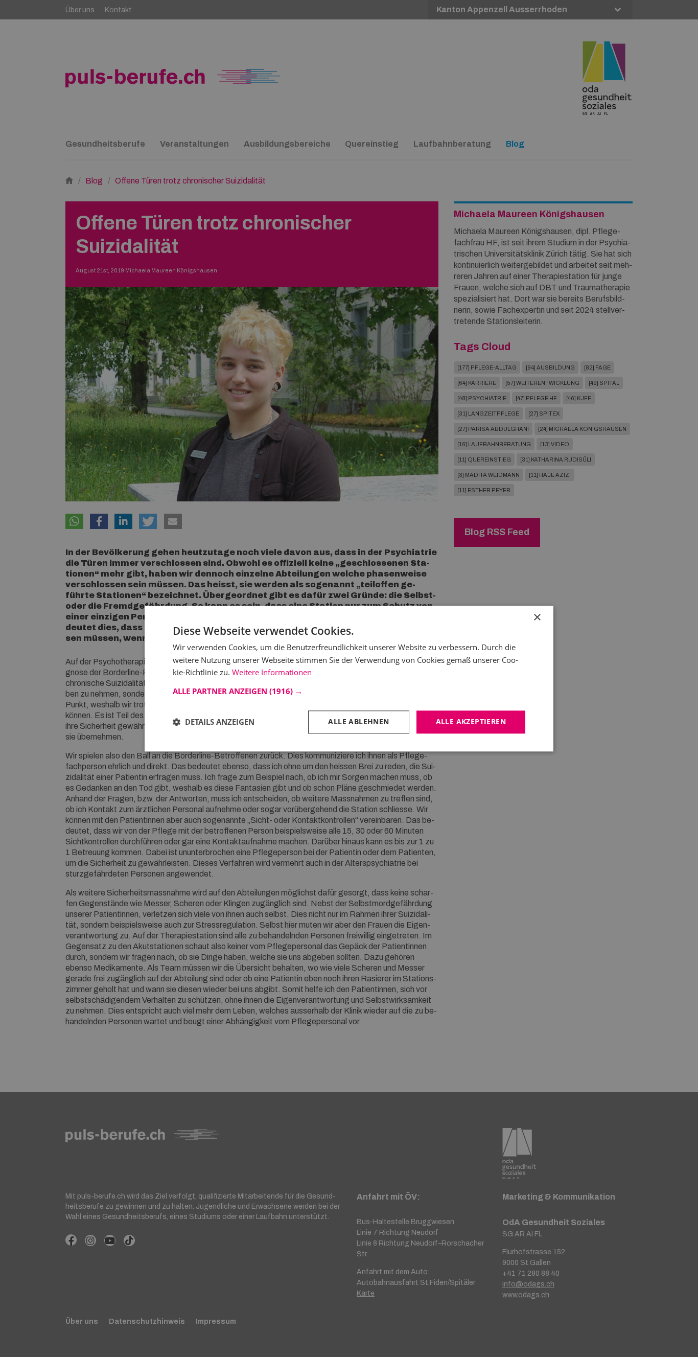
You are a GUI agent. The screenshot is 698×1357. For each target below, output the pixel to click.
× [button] (537, 618)
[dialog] (349, 678)
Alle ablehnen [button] (358, 721)
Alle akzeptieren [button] (471, 721)
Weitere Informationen (272, 673)
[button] (349, 691)
